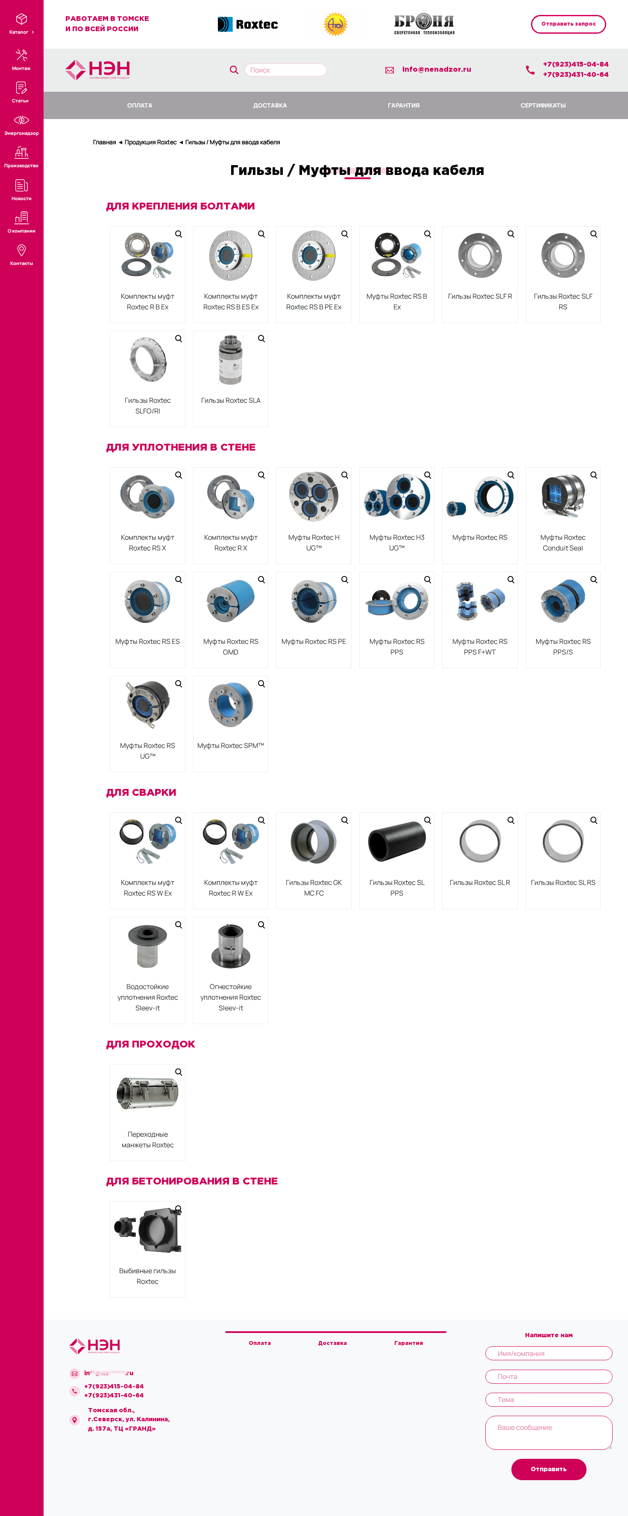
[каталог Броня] (424, 24)
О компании (21, 230)
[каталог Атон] (336, 24)
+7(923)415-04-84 (576, 64)
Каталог (19, 32)
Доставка (270, 105)
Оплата (140, 105)
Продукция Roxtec (151, 142)
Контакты (21, 263)
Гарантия (404, 105)
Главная (104, 142)
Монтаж (21, 68)
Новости (22, 198)
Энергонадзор (21, 133)
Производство (21, 165)
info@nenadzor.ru (436, 70)
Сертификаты (543, 105)
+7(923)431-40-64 (576, 75)
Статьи (20, 100)
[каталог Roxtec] (248, 24)
